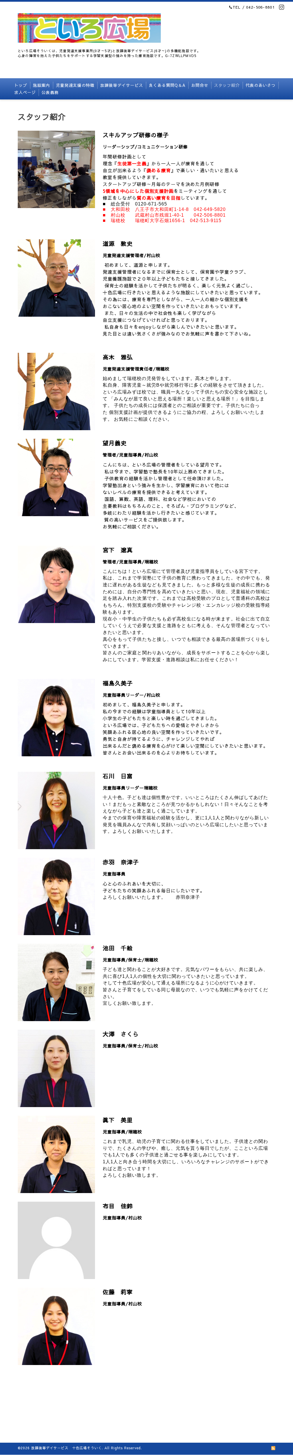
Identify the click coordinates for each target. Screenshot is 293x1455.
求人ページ (25, 92)
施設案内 (41, 85)
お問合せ (199, 85)
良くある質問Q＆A (167, 85)
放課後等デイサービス (121, 85)
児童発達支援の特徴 (75, 85)
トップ (20, 85)
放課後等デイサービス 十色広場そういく (66, 1448)
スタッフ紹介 (227, 85)
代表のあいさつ (261, 85)
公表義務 (50, 92)
